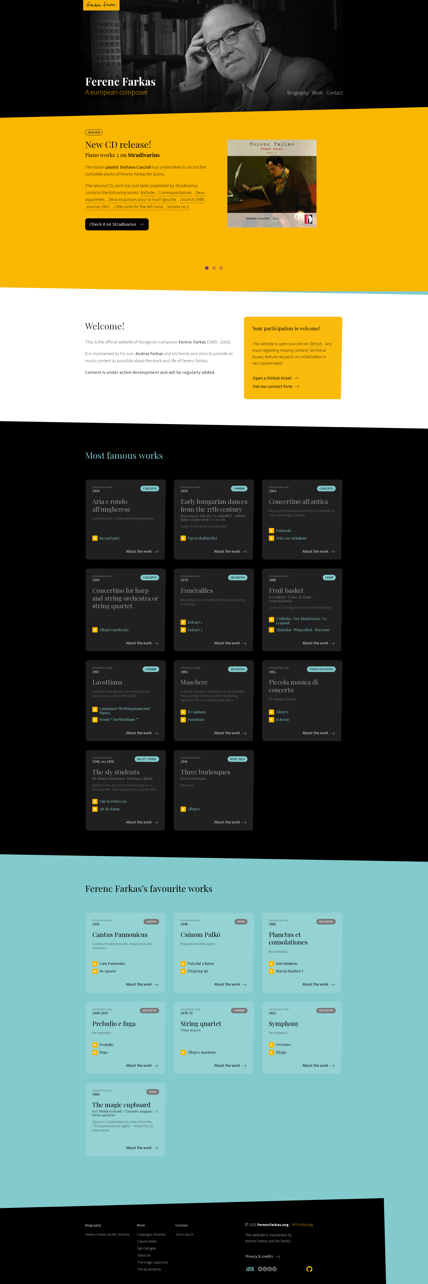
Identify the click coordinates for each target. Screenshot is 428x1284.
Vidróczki (143, 1255)
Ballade (148, 192)
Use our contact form (272, 386)
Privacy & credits (259, 1256)
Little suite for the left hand (138, 206)
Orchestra (237, 577)
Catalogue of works (151, 1234)
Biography (298, 92)
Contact (334, 92)
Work (317, 92)
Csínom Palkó (147, 1241)
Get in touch (184, 1234)
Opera (241, 921)
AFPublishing (302, 1224)
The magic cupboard (152, 1262)
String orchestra (321, 669)
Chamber (239, 488)
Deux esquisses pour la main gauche (142, 199)
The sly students (149, 1269)
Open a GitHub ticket (272, 378)
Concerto (150, 488)
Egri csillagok (146, 1248)
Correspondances (175, 192)
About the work (139, 551)
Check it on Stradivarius (112, 224)
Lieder (329, 577)
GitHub (316, 343)
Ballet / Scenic (147, 759)
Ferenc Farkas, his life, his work (107, 1234)
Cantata (151, 921)
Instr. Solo (237, 759)
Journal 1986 (192, 199)
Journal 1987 (98, 206)
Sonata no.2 (178, 206)
